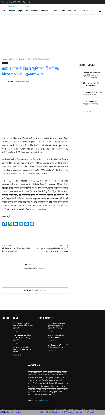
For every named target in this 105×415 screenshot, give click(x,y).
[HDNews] (3, 81)
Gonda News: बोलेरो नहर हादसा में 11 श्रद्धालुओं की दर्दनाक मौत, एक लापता (91, 75)
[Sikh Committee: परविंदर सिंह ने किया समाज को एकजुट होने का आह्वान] (6, 337)
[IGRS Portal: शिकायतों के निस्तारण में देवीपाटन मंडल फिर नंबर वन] (6, 349)
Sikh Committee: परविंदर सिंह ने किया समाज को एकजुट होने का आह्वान (23, 337)
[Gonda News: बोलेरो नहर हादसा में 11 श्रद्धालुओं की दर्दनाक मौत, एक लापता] (76, 75)
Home (4, 59)
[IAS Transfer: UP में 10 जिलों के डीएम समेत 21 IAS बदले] (76, 94)
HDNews (11, 81)
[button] (100, 11)
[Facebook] (86, 2)
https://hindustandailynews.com (34, 268)
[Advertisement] (52, 34)
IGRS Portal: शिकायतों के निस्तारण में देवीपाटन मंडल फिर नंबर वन (22, 349)
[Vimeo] (97, 2)
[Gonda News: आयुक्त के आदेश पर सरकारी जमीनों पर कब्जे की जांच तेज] (6, 325)
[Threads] (30, 273)
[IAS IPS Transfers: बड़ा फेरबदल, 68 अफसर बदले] (76, 104)
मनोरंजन (11, 59)
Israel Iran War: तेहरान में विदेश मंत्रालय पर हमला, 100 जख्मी (59, 412)
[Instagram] (90, 2)
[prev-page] (3, 301)
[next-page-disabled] (8, 301)
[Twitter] (94, 2)
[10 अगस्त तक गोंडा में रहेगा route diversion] (76, 85)
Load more (86, 112)
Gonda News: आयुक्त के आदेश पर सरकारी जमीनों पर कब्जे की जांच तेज (22, 326)
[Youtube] (101, 2)
